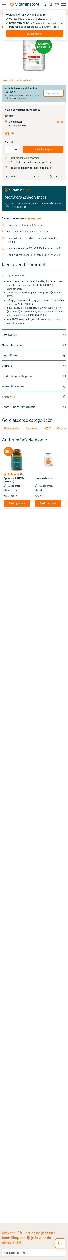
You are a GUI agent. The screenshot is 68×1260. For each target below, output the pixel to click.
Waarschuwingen (13, 386)
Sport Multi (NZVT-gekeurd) (14, 480)
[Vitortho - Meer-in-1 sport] (48, 460)
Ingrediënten (10, 355)
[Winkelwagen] (56, 4)
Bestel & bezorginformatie (18, 406)
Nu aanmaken (34, 33)
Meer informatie (12, 345)
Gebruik (7, 365)
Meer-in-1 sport (43, 478)
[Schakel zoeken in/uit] (44, 4)
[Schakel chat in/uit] (60, 1243)
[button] (17, 474)
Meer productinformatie (15, 80)
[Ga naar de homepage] (24, 4)
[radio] (6, 121)
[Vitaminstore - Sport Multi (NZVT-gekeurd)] (17, 460)
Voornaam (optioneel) (16, 1252)
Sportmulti (32, 428)
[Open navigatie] (4, 4)
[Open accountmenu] (51, 4)
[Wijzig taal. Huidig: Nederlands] (63, 4)
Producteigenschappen (17, 376)
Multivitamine (12, 428)
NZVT (48, 428)
